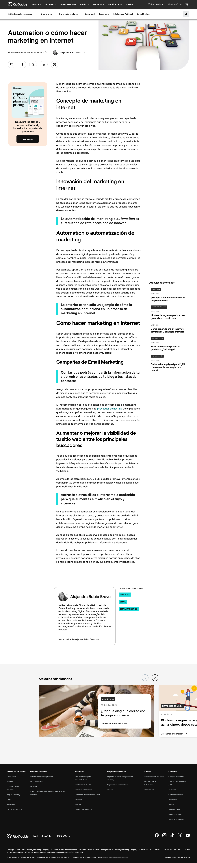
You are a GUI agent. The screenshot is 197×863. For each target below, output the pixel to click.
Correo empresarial (175, 795)
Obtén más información (112, 723)
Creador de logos (174, 814)
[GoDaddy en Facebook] (156, 836)
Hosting (171, 804)
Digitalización (157, 338)
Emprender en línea (68, 14)
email (123, 602)
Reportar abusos (36, 781)
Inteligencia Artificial (123, 14)
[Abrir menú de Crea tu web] (54, 14)
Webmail (78, 800)
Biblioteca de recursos (20, 14)
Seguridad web (174, 809)
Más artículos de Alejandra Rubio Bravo (76, 639)
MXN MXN (62, 836)
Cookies (187, 849)
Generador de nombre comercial (87, 795)
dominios (125, 595)
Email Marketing (128, 609)
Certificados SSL (115, 4)
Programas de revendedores (117, 785)
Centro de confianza (14, 809)
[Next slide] (155, 677)
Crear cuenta (149, 790)
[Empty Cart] (186, 4)
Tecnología (104, 14)
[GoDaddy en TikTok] (172, 836)
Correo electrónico (68, 4)
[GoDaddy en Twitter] (180, 836)
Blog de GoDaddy (13, 795)
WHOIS (78, 804)
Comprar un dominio (176, 777)
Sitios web (172, 790)
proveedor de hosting (109, 408)
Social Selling (143, 14)
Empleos (10, 781)
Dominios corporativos (83, 790)
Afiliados (110, 790)
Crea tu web (46, 14)
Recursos (33, 786)
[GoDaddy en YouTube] (187, 836)
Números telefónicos (176, 819)
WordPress (172, 800)
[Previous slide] (145, 677)
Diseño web (156, 289)
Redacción (11, 804)
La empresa (11, 777)
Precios (129, 4)
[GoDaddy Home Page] (18, 836)
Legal (9, 800)
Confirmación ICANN (83, 785)
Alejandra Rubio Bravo (70, 52)
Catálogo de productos (83, 809)
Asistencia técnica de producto (41, 777)
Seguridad (90, 14)
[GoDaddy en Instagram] (164, 836)
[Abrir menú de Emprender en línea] (80, 14)
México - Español (41, 836)
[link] (22, 64)
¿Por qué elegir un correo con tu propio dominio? (123, 713)
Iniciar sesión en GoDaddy (154, 777)
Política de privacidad (172, 849)
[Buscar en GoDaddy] (186, 14)
